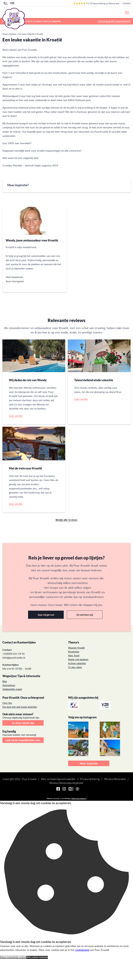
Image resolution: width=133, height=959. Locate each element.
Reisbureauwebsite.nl (78, 798)
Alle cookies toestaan (37, 957)
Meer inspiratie (89, 763)
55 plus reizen (75, 667)
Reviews (12, 34)
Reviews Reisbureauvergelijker (66, 782)
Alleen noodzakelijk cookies (13, 957)
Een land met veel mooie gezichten (19, 707)
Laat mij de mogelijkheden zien (23, 740)
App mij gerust (46, 614)
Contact (127, 3)
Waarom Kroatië (76, 647)
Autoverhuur (8, 685)
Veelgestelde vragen (12, 689)
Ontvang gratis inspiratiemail (114, 21)
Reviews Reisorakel (115, 778)
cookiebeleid (82, 949)
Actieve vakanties (77, 663)
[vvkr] (74, 705)
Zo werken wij (84, 614)
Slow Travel (73, 655)
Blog (4, 681)
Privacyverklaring (90, 778)
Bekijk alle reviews (66, 519)
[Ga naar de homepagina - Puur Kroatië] (13, 18)
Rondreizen (73, 651)
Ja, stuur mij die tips (23, 722)
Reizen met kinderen (78, 659)
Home (5, 34)
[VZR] (105, 705)
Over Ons (7, 703)
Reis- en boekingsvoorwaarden (58, 778)
